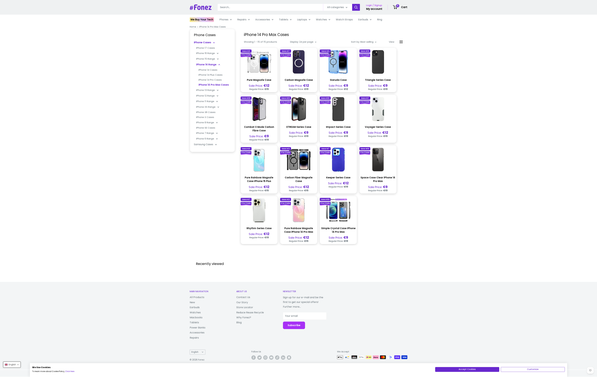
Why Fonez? (243, 317)
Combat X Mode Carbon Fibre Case (259, 128)
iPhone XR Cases (205, 112)
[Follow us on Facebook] (253, 357)
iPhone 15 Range (206, 58)
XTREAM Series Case (298, 127)
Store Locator (244, 307)
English (194, 352)
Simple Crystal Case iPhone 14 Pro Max (338, 230)
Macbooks (196, 317)
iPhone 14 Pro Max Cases (212, 26)
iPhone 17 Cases (205, 47)
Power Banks (197, 327)
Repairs (241, 19)
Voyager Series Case (378, 127)
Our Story (242, 302)
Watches (321, 19)
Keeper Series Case (338, 177)
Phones (223, 19)
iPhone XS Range (206, 106)
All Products (197, 297)
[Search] (356, 7)
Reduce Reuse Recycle (250, 312)
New (192, 302)
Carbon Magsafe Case (299, 80)
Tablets (283, 19)
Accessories (262, 19)
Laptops (302, 19)
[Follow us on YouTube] (271, 357)
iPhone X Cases (205, 117)
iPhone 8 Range (205, 122)
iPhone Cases (203, 42)
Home (193, 26)
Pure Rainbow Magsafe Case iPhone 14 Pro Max (298, 230)
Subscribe (294, 325)
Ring (379, 19)
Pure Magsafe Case (259, 80)
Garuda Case (338, 80)
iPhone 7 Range (205, 133)
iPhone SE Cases (205, 127)
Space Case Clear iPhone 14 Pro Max (378, 179)
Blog (239, 322)
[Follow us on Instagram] (265, 357)
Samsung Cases (204, 144)
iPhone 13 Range (205, 90)
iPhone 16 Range (205, 53)
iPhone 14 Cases (208, 69)
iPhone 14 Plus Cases (210, 74)
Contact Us (243, 297)
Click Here (69, 371)
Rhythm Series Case (259, 228)
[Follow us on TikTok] (277, 357)
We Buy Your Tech (201, 19)
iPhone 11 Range (205, 101)
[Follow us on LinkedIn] (283, 357)
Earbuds (363, 19)
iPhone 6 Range (205, 138)
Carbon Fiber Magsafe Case (298, 179)
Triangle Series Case (378, 80)
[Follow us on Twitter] (259, 357)
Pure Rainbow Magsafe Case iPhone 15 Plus (259, 179)
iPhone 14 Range (206, 64)
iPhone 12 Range (205, 95)
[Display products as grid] (401, 41)
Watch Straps (344, 19)
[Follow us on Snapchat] (289, 357)
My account (374, 9)
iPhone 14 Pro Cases (210, 79)
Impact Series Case (338, 127)
